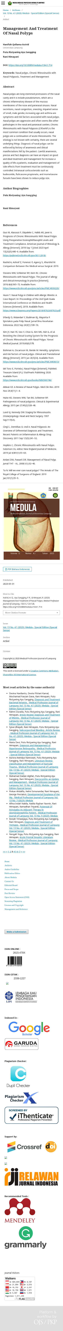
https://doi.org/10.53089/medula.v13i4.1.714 (30, 65)
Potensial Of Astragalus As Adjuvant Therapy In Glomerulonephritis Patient (30, 809)
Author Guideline (12, 869)
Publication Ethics (12, 873)
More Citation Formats (15, 612)
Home (6, 10)
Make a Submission (16, 931)
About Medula (11, 877)
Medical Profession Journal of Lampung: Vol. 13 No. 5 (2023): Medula (33, 814)
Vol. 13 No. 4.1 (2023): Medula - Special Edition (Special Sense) (31, 13)
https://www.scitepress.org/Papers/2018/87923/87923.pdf (31, 310)
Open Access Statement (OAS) (17, 897)
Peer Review (10, 893)
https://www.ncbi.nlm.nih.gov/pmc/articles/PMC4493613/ (31, 361)
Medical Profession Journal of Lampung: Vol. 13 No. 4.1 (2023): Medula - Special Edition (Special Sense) (33, 705)
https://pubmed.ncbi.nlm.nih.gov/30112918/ (24, 255)
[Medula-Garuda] (22, 1049)
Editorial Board (11, 885)
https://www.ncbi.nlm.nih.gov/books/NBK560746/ (27, 380)
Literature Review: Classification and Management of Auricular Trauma (31, 763)
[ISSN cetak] (7, 985)
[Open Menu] (3, 3)
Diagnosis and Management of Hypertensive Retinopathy (29, 747)
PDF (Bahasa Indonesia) (18, 569)
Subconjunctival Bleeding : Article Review (39, 730)
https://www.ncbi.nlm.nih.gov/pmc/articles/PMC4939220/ (31, 288)
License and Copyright (14, 905)
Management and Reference (16, 909)
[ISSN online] (14, 966)
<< (4, 851)
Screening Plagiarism (13, 901)
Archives (16, 10)
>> (24, 851)
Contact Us (9, 881)
